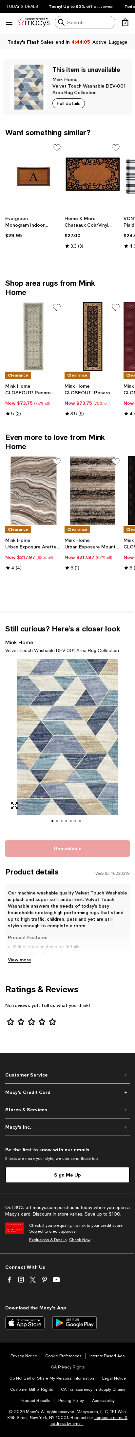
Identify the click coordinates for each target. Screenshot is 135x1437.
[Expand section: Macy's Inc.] (67, 1127)
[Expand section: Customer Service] (67, 1074)
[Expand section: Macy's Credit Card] (67, 1092)
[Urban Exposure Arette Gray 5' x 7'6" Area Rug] (33, 490)
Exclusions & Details (48, 1240)
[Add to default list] (57, 148)
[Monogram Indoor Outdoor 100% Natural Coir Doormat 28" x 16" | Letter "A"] (33, 176)
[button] (67, 745)
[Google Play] (74, 1322)
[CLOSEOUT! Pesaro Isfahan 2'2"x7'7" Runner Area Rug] (33, 336)
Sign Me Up (67, 1175)
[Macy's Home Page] (33, 22)
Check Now (79, 1240)
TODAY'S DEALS (22, 6)
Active (99, 42)
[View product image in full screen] (14, 806)
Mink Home (65, 79)
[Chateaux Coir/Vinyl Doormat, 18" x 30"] (93, 176)
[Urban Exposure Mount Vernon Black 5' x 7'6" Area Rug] (93, 490)
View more (19, 959)
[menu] (9, 22)
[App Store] (25, 1322)
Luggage (118, 42)
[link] (33, 227)
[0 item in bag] (125, 22)
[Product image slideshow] (67, 745)
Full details (69, 103)
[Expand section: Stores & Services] (67, 1109)
